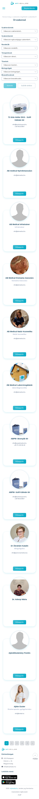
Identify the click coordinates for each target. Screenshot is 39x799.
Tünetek (5, 61)
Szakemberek (7, 36)
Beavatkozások (8, 75)
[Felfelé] (35, 755)
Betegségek (7, 68)
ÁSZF (19, 795)
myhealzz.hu (14, 788)
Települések (7, 53)
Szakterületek (8, 27)
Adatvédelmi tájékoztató (19, 792)
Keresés (10, 85)
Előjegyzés (19, 140)
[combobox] (19, 31)
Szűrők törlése (26, 85)
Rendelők (5, 44)
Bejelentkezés (29, 8)
